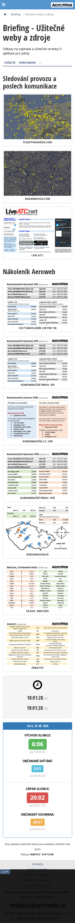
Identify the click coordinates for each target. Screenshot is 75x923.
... (40, 62)
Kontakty (37, 864)
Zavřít (5, 871)
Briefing (15, 14)
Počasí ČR (9, 62)
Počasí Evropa (27, 62)
